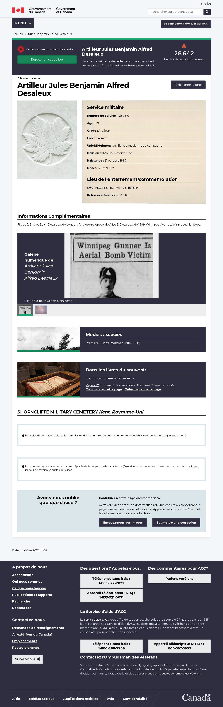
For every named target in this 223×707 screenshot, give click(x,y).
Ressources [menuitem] (21, 608)
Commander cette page (104, 389)
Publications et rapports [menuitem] (32, 595)
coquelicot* (95, 65)
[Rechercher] (207, 12)
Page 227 (92, 385)
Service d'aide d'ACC (96, 619)
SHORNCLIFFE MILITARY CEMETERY (113, 187)
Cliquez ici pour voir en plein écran (48, 301)
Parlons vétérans (179, 579)
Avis (110, 699)
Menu (24, 23)
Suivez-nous (29, 660)
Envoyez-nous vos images (123, 522)
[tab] (25, 310)
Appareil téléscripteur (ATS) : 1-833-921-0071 (111, 595)
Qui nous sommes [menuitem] (27, 582)
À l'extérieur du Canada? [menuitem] (32, 634)
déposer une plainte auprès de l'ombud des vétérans (169, 673)
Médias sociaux (41, 699)
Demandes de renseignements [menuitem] (38, 628)
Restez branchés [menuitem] (26, 648)
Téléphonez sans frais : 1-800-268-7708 (111, 646)
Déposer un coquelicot (47, 59)
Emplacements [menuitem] (24, 641)
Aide (16, 699)
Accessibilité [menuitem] (23, 575)
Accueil (18, 34)
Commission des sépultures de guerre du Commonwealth (103, 435)
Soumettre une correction (176, 522)
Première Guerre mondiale (105, 343)
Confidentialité (135, 699)
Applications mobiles (80, 699)
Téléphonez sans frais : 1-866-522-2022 (111, 581)
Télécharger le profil (188, 84)
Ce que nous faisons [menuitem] (29, 588)
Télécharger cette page (143, 389)
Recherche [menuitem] (21, 601)
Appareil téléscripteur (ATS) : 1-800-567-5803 (179, 646)
